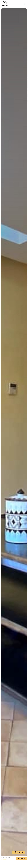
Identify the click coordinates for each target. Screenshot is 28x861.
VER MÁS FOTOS (19, 852)
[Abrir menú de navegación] (25, 4)
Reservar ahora (21, 858)
